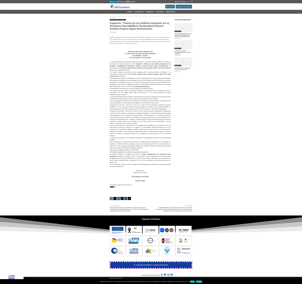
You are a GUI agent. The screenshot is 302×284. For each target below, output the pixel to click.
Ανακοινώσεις (178, 31)
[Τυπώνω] (125, 198)
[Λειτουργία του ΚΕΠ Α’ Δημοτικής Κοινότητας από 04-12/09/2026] (183, 44)
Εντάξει (192, 281)
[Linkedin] (118, 198)
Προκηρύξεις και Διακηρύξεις (123, 16)
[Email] (122, 198)
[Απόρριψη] (300, 281)
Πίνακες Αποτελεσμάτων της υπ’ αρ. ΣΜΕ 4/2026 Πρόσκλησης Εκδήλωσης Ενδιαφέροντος (183, 35)
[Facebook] (111, 198)
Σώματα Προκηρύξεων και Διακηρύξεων (139, 16)
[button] (192, 2)
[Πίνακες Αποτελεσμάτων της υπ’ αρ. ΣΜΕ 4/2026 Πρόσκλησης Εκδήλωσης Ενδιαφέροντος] (183, 27)
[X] (114, 198)
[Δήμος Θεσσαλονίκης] (121, 6)
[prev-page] (175, 74)
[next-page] (178, 74)
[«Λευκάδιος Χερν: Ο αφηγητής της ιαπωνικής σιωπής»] (183, 61)
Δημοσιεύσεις (113, 16)
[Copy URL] (129, 198)
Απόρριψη (199, 281)
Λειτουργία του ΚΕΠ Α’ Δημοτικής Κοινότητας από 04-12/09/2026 (183, 52)
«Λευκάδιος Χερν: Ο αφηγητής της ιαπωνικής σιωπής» (183, 68)
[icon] (162, 275)
